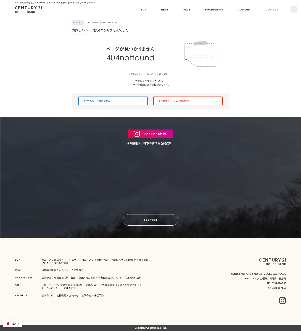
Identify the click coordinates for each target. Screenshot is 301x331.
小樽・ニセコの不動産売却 (56, 285)
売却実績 (77, 285)
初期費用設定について (110, 277)
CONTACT (272, 9)
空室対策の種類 (87, 277)
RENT (164, 9)
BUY (143, 9)
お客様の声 (47, 295)
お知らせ (74, 295)
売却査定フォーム (73, 288)
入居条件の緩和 (133, 277)
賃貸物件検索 (49, 270)
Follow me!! (150, 220)
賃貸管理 (46, 277)
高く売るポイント (51, 288)
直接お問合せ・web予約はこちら (174, 101)
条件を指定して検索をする (97, 101)
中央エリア (73, 259)
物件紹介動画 (61, 262)
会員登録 (143, 259)
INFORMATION (214, 9)
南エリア (59, 259)
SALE (186, 9)
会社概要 (61, 295)
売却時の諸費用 (108, 285)
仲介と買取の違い (129, 285)
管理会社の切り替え (64, 277)
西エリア (46, 259)
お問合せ (86, 295)
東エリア (86, 259)
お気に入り (117, 259)
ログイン (46, 262)
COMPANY (244, 9)
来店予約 (99, 295)
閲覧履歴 (131, 259)
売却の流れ (91, 285)
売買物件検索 (101, 259)
